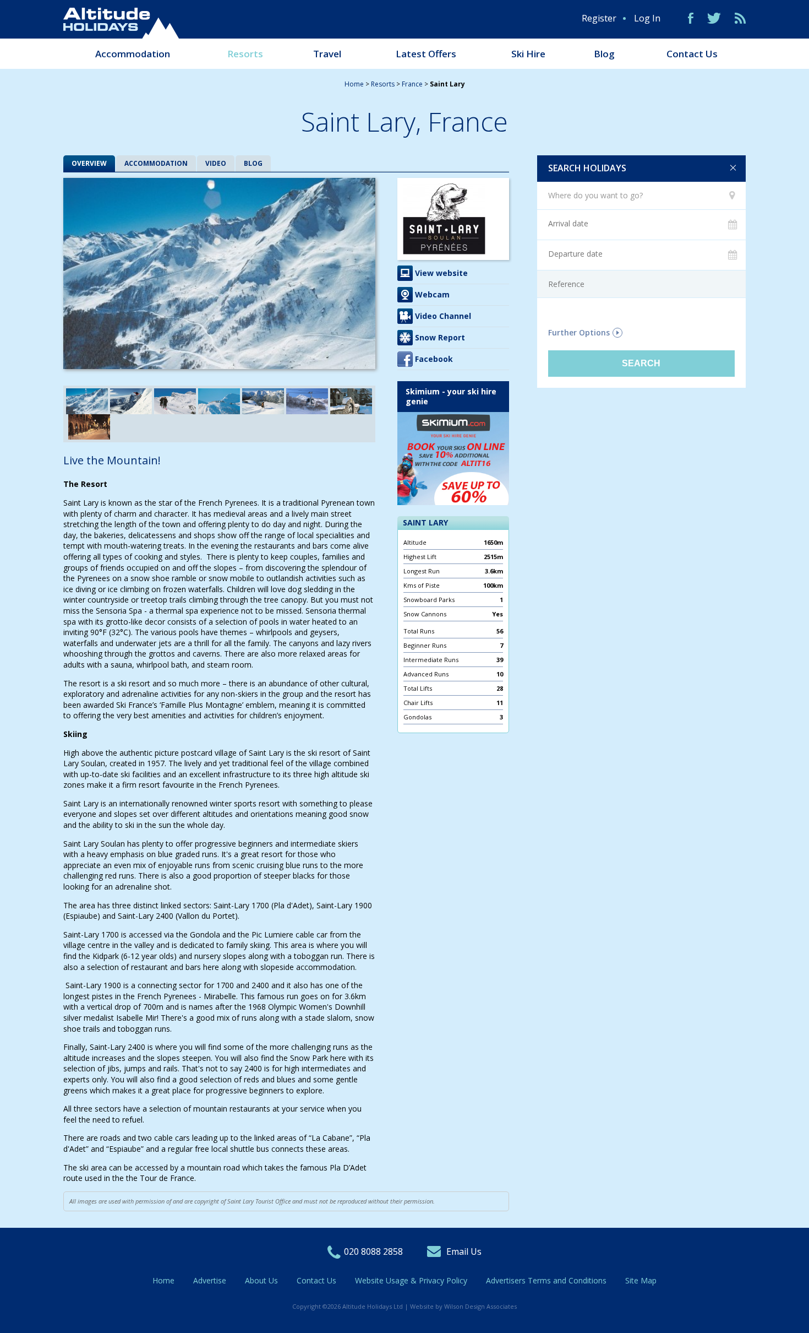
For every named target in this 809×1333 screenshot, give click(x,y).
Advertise (209, 1280)
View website (441, 273)
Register (599, 18)
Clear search (733, 168)
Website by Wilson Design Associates (463, 1306)
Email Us (464, 1251)
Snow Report (440, 337)
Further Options (579, 333)
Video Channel (443, 316)
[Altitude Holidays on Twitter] (714, 18)
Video (215, 163)
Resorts (245, 53)
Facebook (434, 359)
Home (354, 84)
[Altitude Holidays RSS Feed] (740, 18)
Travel (327, 53)
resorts (383, 84)
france (412, 84)
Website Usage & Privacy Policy (411, 1280)
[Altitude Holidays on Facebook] (690, 18)
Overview (89, 163)
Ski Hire (528, 53)
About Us (261, 1280)
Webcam (432, 294)
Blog (604, 53)
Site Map (641, 1280)
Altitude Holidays (121, 23)
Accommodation (132, 53)
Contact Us (692, 53)
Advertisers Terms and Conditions (546, 1280)
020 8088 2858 (373, 1251)
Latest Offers (426, 53)
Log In (647, 18)
